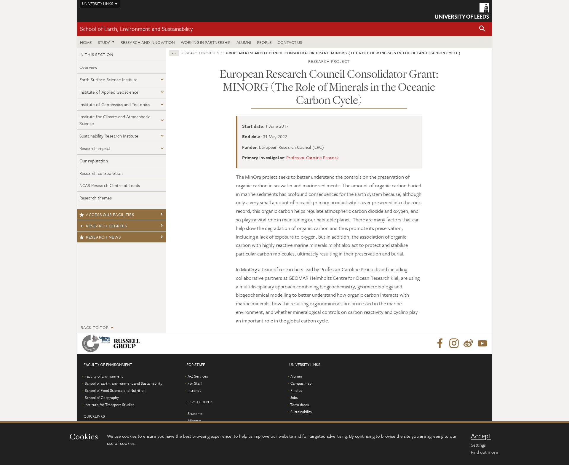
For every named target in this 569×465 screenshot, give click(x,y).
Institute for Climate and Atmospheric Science (114, 120)
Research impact (94, 148)
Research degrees (106, 226)
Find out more (484, 452)
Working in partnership (206, 42)
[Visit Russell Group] (128, 343)
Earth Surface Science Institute (108, 79)
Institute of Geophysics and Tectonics (114, 104)
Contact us (290, 42)
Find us (296, 390)
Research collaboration (101, 173)
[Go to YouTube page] (482, 343)
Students (195, 413)
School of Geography (102, 397)
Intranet (194, 390)
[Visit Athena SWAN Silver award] (97, 343)
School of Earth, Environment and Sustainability (136, 29)
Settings (478, 445)
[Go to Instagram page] (454, 343)
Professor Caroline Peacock (312, 157)
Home (86, 42)
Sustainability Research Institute (108, 135)
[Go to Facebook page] (440, 343)
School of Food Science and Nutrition (115, 390)
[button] (482, 29)
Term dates (299, 405)
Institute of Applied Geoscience (108, 92)
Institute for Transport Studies (109, 405)
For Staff (195, 383)
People (264, 42)
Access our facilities (110, 214)
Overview (88, 67)
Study (104, 42)
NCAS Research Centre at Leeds (109, 185)
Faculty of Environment (104, 376)
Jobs (294, 397)
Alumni (243, 42)
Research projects (200, 52)
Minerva (194, 421)
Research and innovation (148, 42)
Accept (481, 436)
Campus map (300, 383)
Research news (103, 237)
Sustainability (301, 412)
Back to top (94, 327)
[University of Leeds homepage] (462, 11)
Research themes (95, 197)
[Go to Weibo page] (468, 343)
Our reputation (93, 160)
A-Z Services (198, 376)
